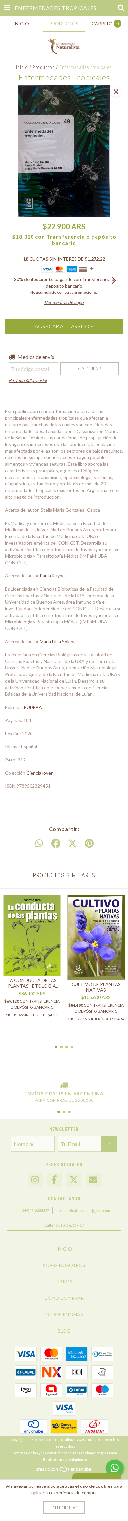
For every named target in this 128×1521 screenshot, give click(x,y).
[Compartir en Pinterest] (89, 844)
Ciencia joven (39, 773)
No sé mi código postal (28, 380)
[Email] (93, 1180)
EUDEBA (33, 707)
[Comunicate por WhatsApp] (114, 1468)
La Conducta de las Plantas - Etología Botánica (32, 983)
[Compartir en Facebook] (55, 844)
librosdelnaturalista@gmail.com (83, 1210)
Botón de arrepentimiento (65, 1459)
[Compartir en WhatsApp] (39, 843)
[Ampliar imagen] (115, 92)
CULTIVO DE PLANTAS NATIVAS (96, 987)
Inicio (22, 67)
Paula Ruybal (53, 575)
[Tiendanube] (64, 1471)
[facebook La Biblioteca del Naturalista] (54, 1180)
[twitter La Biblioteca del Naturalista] (73, 1180)
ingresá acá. (107, 1453)
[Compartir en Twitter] (72, 844)
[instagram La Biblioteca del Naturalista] (35, 1180)
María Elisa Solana (57, 641)
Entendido (64, 1507)
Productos (43, 67)
